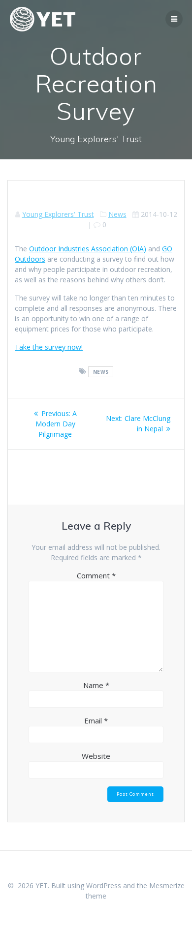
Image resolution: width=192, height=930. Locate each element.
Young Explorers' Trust (58, 214)
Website (96, 756)
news (101, 371)
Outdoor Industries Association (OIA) (87, 248)
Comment (96, 575)
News (117, 214)
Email (96, 720)
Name (96, 685)
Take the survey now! (49, 347)
